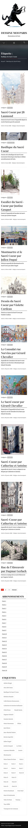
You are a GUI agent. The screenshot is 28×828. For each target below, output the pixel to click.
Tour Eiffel (7, 804)
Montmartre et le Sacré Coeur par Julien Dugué (11, 255)
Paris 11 (4, 637)
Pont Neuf (20, 791)
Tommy (18, 800)
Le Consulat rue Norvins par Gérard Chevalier (13, 353)
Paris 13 (4, 645)
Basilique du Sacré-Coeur (11, 692)
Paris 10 (4, 634)
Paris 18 (4, 663)
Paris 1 (4, 601)
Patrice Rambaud (9, 791)
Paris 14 (4, 648)
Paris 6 (4, 619)
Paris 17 (4, 659)
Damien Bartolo (8, 719)
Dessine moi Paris (14, 33)
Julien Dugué (7, 741)
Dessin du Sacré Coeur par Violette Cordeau (12, 304)
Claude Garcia (18, 710)
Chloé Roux (7, 710)
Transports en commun (11, 809)
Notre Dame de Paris (10, 759)
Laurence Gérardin (9, 750)
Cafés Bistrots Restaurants (11, 701)
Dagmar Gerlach (8, 714)
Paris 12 (4, 641)
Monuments (10, 142)
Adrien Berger (8, 683)
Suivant (14, 590)
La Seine (18, 746)
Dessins (10, 107)
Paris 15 (4, 652)
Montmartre (7, 755)
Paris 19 (4, 667)
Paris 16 (4, 656)
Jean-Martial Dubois (10, 732)
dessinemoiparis (21, 125)
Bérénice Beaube (8, 696)
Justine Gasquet (8, 746)
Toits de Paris (8, 800)
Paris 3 (4, 608)
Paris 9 (4, 630)
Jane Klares (7, 728)
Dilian (19, 723)
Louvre (20, 750)
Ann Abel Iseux (8, 687)
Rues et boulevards (9, 795)
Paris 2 (4, 605)
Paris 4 (4, 612)
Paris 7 (4, 623)
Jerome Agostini (8, 737)
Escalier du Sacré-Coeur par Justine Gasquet (12, 205)
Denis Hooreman (9, 723)
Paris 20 (4, 670)
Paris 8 (4, 626)
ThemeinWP (18, 825)
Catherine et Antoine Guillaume (13, 705)
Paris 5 (4, 616)
